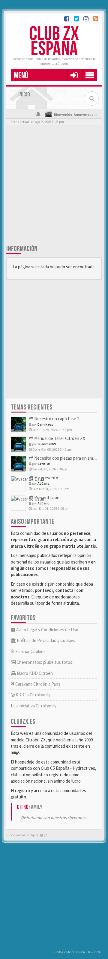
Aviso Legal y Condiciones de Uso (46, 629)
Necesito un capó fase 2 (56, 418)
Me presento (45, 478)
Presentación (46, 497)
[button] (74, 75)
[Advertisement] (54, 186)
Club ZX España (54, 41)
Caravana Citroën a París (37, 684)
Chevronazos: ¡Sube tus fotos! (45, 662)
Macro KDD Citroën (34, 673)
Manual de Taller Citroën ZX (59, 438)
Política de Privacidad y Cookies (45, 640)
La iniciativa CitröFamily (34, 706)
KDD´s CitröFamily (32, 695)
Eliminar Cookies (30, 651)
